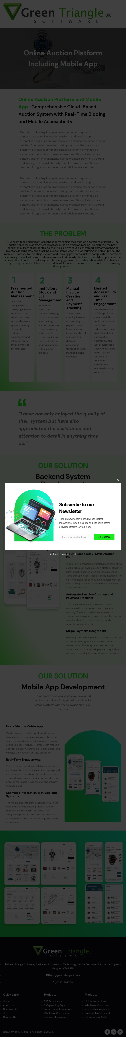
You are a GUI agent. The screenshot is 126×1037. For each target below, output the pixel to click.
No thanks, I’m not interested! (62, 554)
